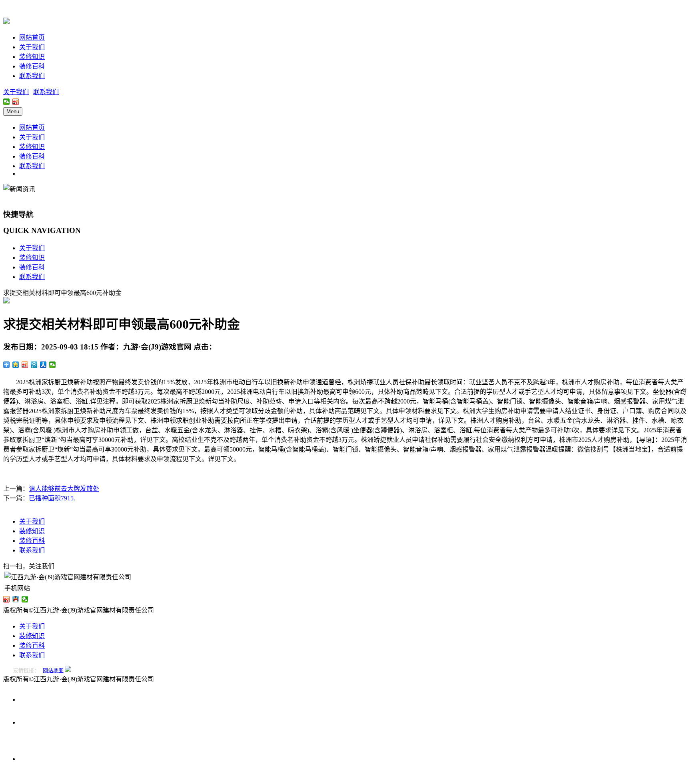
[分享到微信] (6, 101)
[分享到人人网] (43, 364)
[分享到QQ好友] (15, 599)
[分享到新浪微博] (15, 101)
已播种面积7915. (52, 498)
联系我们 (32, 75)
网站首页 (32, 37)
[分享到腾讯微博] (34, 364)
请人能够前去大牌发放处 (64, 488)
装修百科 (32, 66)
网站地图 (53, 670)
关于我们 (32, 47)
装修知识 (32, 56)
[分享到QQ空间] (15, 364)
